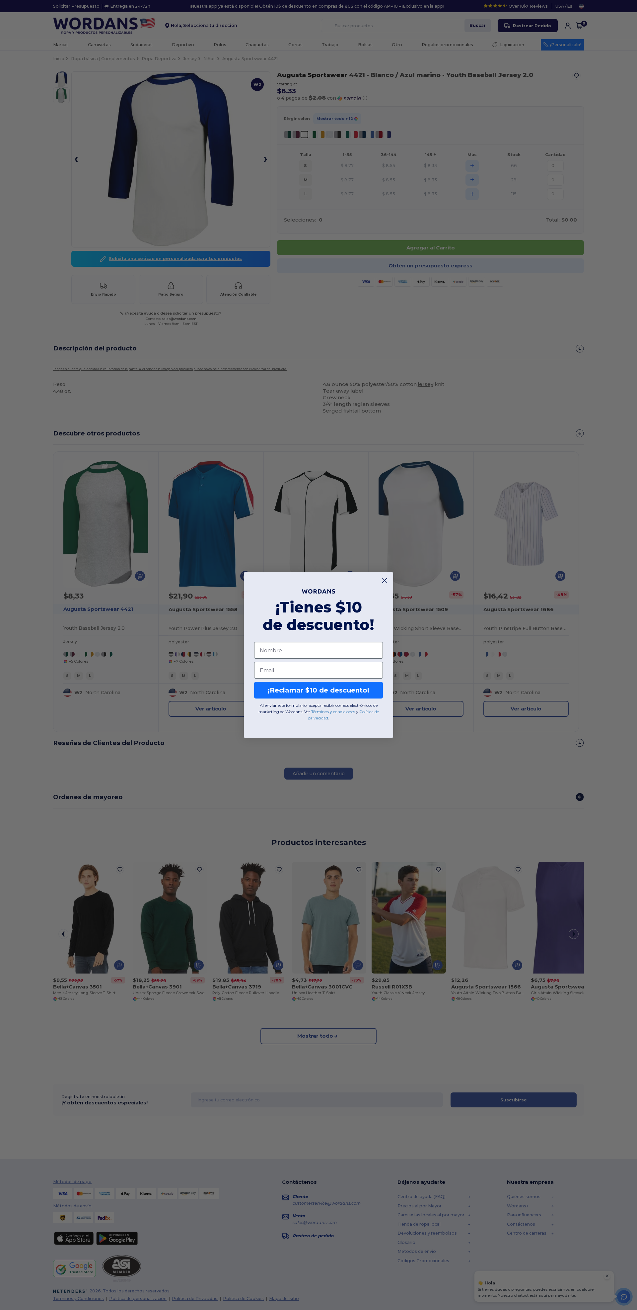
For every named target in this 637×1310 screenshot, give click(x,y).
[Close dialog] (384, 580)
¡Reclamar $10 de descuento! (318, 690)
